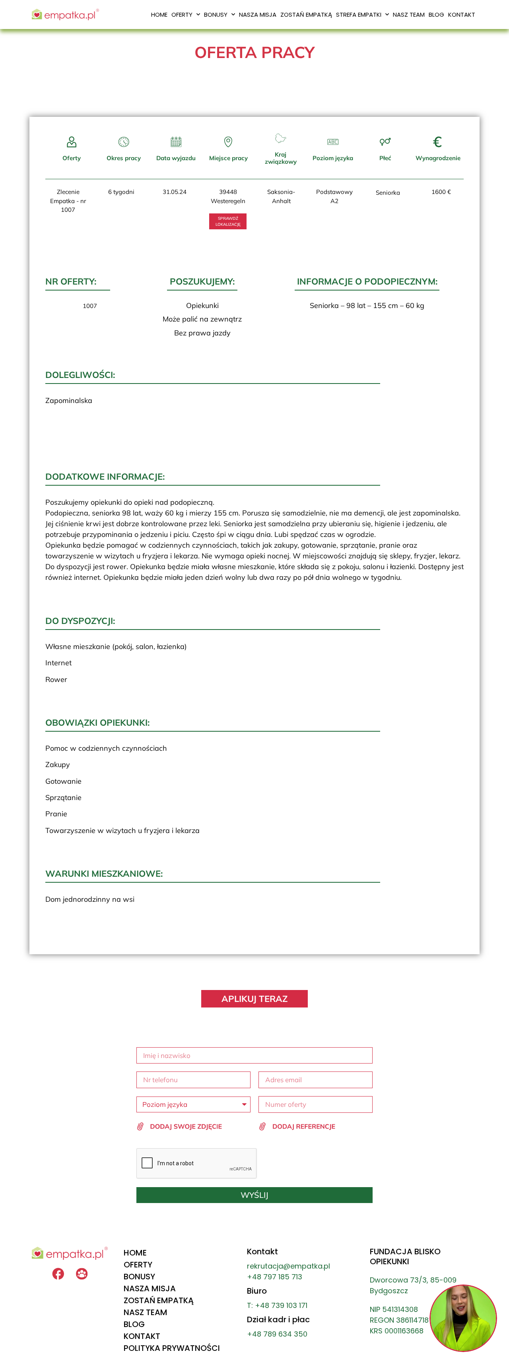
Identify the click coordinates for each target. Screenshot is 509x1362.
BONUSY (215, 14)
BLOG (436, 14)
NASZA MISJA (257, 14)
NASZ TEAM (409, 14)
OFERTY (181, 14)
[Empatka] (82, 1274)
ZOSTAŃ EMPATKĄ (306, 14)
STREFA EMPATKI (358, 14)
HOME (159, 14)
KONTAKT (461, 14)
